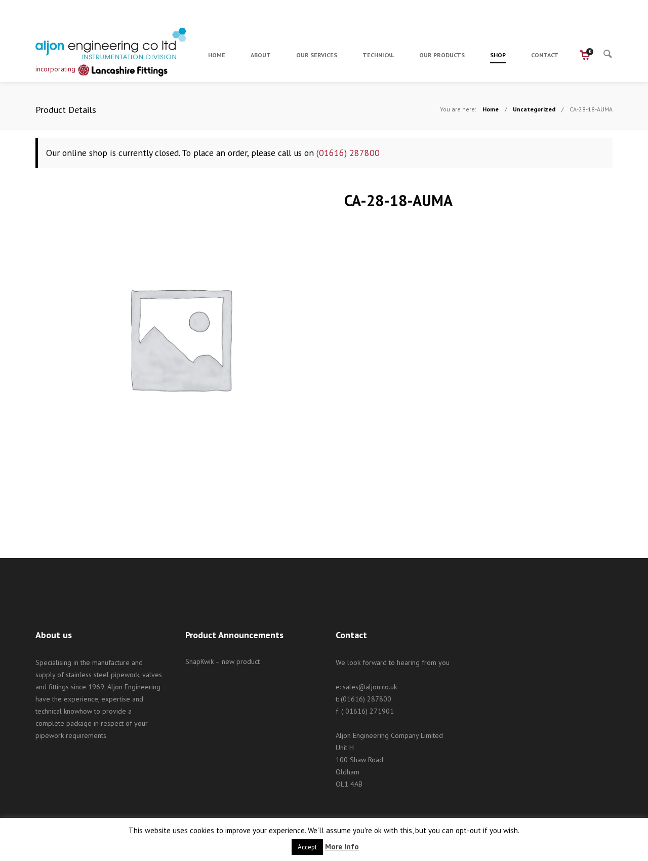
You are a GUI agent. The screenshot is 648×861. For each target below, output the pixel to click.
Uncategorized (534, 109)
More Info (342, 846)
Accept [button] (307, 847)
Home (490, 109)
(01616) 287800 (348, 153)
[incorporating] (111, 43)
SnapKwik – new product (222, 661)
